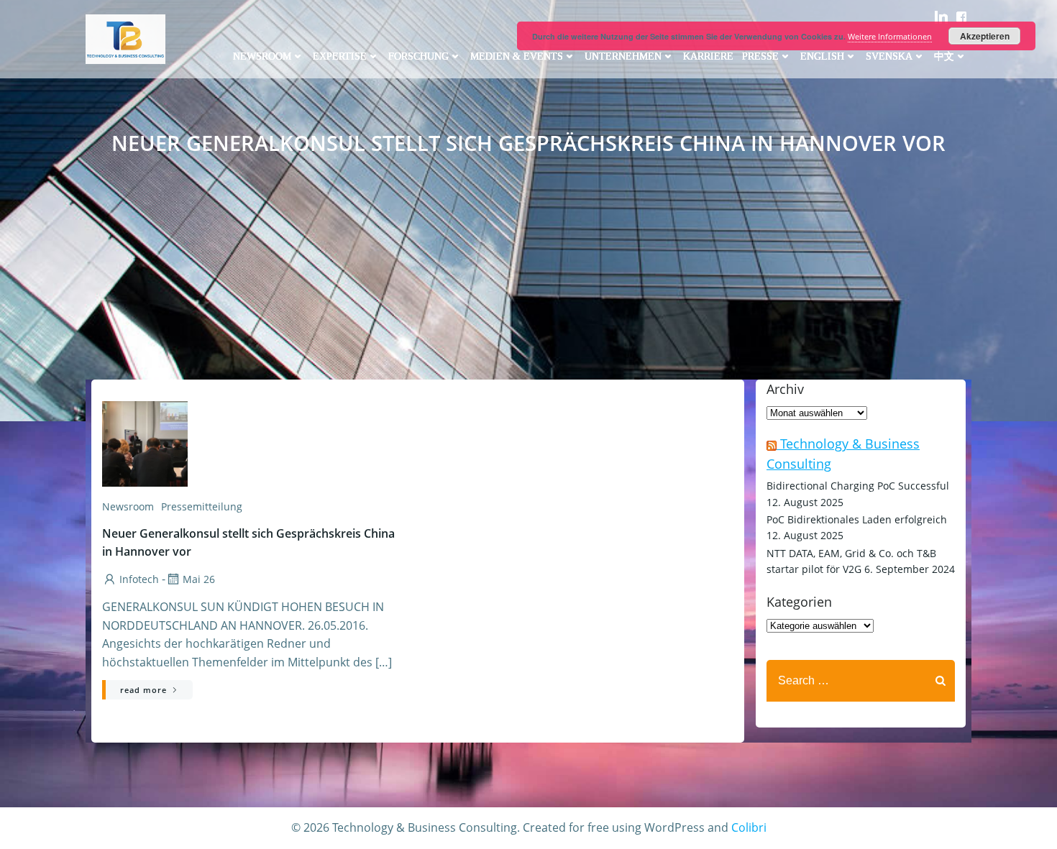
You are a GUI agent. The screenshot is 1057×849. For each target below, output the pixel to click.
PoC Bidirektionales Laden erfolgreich (857, 519)
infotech (139, 579)
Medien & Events (516, 56)
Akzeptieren (985, 35)
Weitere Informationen (890, 36)
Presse (760, 56)
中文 (944, 56)
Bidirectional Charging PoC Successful (858, 485)
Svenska (889, 56)
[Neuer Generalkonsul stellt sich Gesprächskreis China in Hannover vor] (254, 443)
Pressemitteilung (201, 506)
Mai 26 (199, 579)
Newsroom (262, 56)
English (822, 56)
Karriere (708, 56)
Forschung (418, 56)
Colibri (749, 827)
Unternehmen (623, 56)
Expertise (340, 56)
